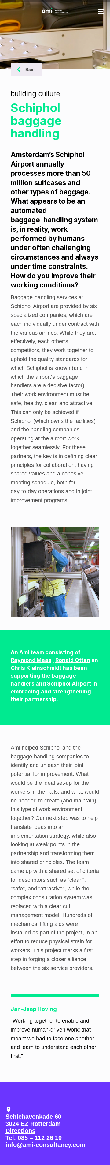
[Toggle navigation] (87, 11)
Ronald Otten (72, 660)
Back (30, 69)
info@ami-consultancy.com (45, 1144)
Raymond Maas (31, 660)
